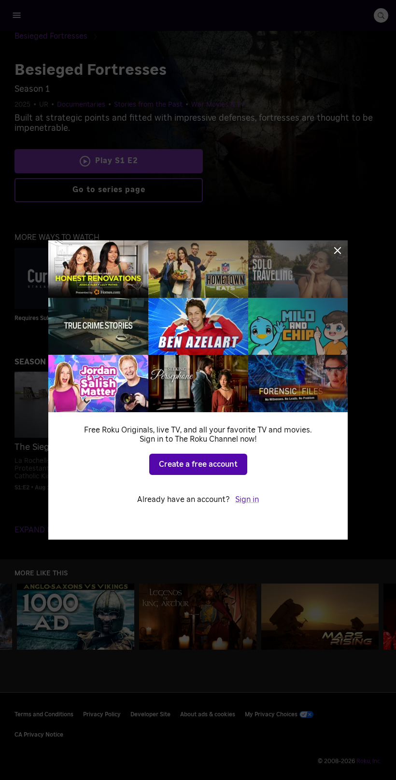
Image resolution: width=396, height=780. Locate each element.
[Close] (337, 250)
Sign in (247, 499)
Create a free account (198, 464)
